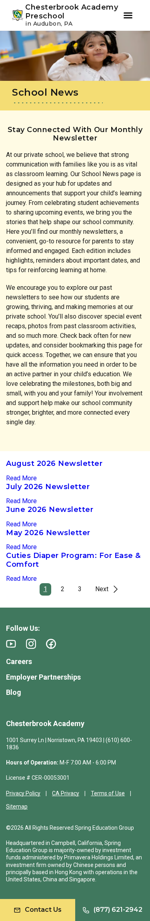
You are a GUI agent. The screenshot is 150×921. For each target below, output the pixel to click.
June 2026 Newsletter (49, 509)
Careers (19, 661)
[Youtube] (11, 644)
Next (101, 589)
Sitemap (17, 806)
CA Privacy (65, 793)
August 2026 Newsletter (54, 463)
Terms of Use (108, 793)
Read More (21, 478)
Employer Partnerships (43, 677)
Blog (13, 692)
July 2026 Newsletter (48, 486)
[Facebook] (51, 644)
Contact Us (43, 909)
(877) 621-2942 (118, 909)
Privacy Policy (23, 793)
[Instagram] (31, 644)
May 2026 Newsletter (48, 532)
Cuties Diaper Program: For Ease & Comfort (73, 560)
